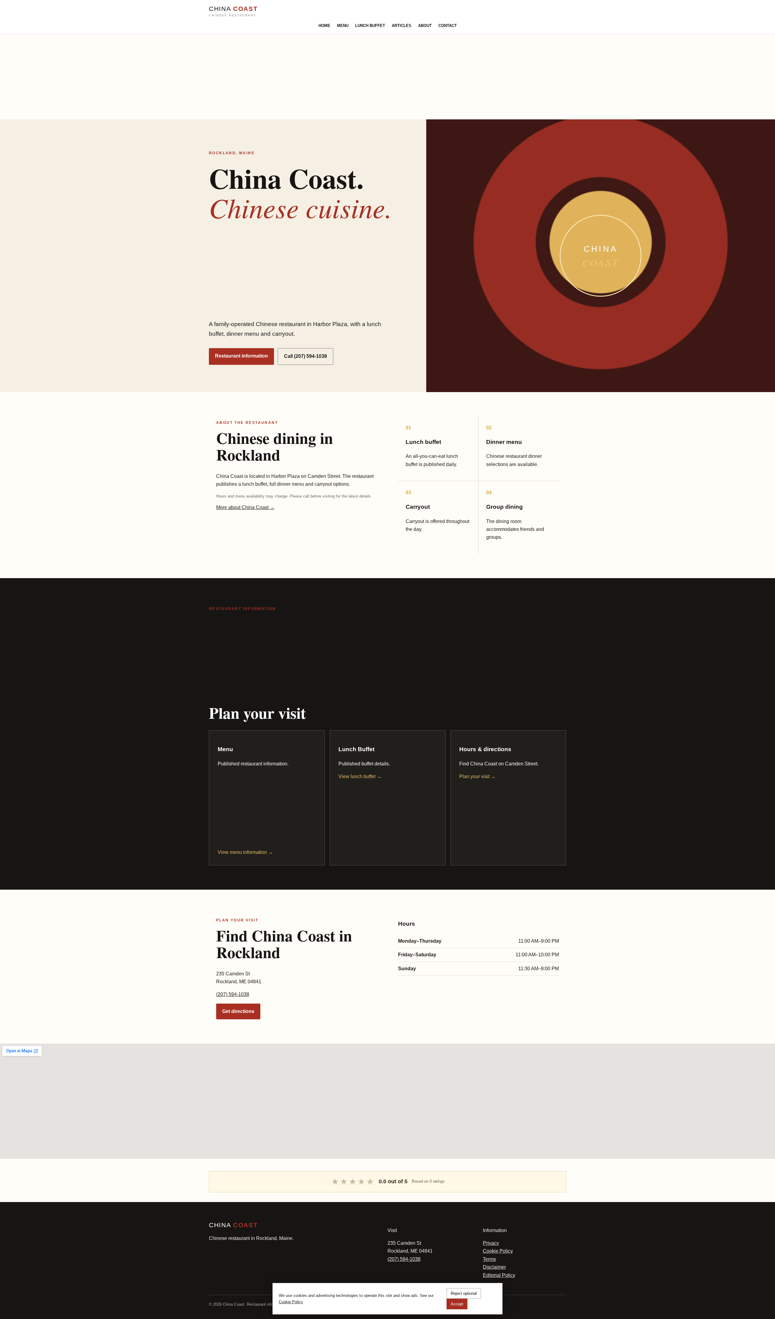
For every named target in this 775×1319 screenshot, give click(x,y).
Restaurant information (241, 355)
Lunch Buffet (370, 25)
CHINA (233, 11)
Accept (457, 1304)
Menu (342, 25)
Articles (401, 25)
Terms (489, 1259)
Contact (447, 25)
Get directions (238, 1011)
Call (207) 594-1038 (305, 356)
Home (324, 25)
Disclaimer (494, 1267)
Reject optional (464, 1293)
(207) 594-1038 (232, 994)
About (425, 25)
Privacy (491, 1243)
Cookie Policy (498, 1251)
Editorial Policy (499, 1275)
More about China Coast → (245, 507)
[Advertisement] (181, 77)
